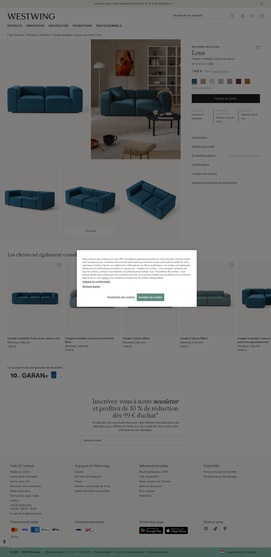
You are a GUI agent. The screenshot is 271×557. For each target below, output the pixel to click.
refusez (105, 278)
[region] (137, 278)
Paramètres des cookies (121, 297)
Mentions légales (91, 286)
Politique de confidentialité (96, 282)
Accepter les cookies (150, 297)
